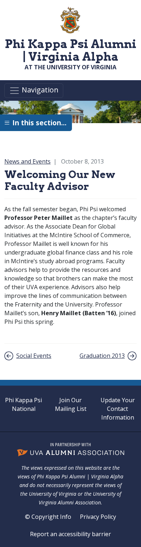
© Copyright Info (48, 517)
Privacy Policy (98, 517)
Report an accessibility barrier (70, 534)
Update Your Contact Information (118, 408)
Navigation (39, 90)
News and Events (27, 161)
